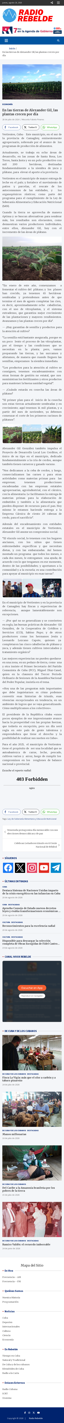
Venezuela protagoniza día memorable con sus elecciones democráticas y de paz (32, 832)
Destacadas (14, 904)
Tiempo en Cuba (11, 1355)
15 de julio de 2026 (10, 1194)
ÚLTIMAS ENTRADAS (16, 881)
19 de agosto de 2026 (12, 947)
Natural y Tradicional (13, 1360)
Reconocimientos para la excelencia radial (28, 925)
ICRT (5, 1393)
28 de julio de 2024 (10, 119)
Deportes (7, 1322)
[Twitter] (20, 867)
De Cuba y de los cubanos (14, 1074)
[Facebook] (8, 867)
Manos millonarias (14, 1134)
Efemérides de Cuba (13, 1368)
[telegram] (56, 867)
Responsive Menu (51, 3)
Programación (10, 1301)
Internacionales (11, 1326)
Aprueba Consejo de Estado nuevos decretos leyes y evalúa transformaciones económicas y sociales (31, 911)
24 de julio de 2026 (10, 1084)
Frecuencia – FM (11, 1281)
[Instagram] (32, 867)
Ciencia (6, 1335)
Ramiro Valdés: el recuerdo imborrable (26, 1244)
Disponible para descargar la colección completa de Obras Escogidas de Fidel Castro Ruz (29, 943)
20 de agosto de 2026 (12, 897)
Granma (6, 1398)
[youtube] (44, 867)
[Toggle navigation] (6, 41)
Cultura (6, 922)
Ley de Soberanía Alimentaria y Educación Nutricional (32, 818)
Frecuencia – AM (11, 1277)
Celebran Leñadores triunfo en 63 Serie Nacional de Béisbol (35, 845)
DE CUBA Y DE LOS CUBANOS (21, 1031)
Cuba (4, 887)
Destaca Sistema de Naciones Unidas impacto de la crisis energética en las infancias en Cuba (31, 892)
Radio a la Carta (10, 1373)
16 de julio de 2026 (10, 1138)
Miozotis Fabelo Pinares (33, 119)
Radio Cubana (9, 1389)
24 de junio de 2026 (11, 1248)
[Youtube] (38, 1412)
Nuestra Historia (11, 1297)
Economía (7, 104)
